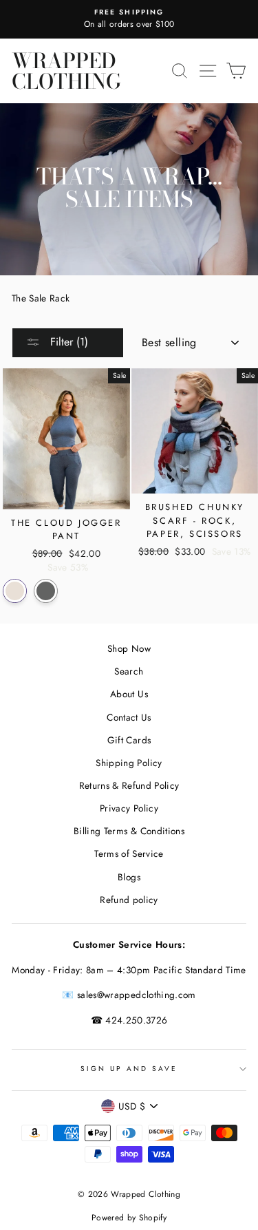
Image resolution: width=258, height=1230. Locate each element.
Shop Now (129, 648)
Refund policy (129, 899)
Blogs (129, 877)
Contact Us (129, 717)
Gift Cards (129, 740)
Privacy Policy (129, 808)
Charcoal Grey (46, 591)
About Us (129, 694)
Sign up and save (129, 1068)
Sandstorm (15, 591)
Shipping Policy (129, 763)
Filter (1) (67, 342)
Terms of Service (128, 853)
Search (128, 671)
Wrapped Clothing (66, 71)
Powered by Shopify (129, 1217)
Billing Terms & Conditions (129, 831)
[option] (129, 19)
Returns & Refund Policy (129, 785)
